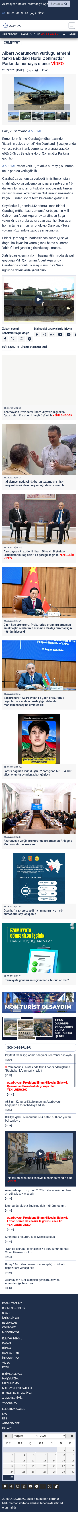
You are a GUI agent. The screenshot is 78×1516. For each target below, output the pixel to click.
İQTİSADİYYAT (10, 1317)
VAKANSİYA (9, 1402)
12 (33, 1460)
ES (26, 13)
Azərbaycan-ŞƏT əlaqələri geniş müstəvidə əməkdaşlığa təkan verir (32, 1281)
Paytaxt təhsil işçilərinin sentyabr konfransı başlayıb (38, 1055)
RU (8, 13)
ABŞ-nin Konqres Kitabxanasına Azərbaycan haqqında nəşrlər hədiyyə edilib (33, 1103)
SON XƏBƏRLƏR (19, 1047)
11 (23, 1460)
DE (17, 13)
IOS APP (7, 1428)
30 (72, 1471)
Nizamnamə (10, 1383)
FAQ (4, 1413)
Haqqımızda (10, 1378)
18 (23, 1466)
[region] (40, 1171)
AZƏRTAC (35, 131)
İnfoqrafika (10, 1357)
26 (33, 1471)
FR (22, 13)
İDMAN (6, 1343)
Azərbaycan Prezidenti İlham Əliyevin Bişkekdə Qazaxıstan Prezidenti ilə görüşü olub (38, 413)
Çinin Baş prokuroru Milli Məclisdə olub (30, 1237)
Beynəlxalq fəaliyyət (18, 1393)
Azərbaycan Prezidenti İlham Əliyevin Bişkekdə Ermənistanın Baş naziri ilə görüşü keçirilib (39, 555)
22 (63, 1466)
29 (63, 1471)
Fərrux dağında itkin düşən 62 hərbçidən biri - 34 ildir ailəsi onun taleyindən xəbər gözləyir (37, 772)
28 (54, 1471)
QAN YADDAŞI (11, 1353)
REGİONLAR (9, 1322)
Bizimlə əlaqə (12, 1373)
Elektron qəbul (13, 1409)
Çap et (31, 70)
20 (44, 1466)
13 (44, 1460)
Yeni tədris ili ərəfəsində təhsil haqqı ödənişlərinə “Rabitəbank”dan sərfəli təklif (37, 1068)
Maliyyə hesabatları (17, 1388)
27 (44, 1471)
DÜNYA (6, 1348)
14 (54, 1460)
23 (72, 1466)
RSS (4, 1418)
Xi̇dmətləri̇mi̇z (12, 1397)
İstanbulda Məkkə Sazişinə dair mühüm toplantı (35, 1205)
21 (54, 1466)
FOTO (5, 1367)
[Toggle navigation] (70, 26)
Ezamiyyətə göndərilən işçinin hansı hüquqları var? (36, 980)
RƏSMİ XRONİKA (12, 1303)
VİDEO (6, 1362)
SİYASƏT (7, 1313)
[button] (39, 93)
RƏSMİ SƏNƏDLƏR (13, 1308)
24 (12, 1471)
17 (12, 1466)
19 (33, 1466)
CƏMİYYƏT (12, 42)
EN (13, 13)
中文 (41, 13)
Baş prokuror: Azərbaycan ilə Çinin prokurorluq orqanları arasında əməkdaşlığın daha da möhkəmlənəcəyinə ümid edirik (34, 701)
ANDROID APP (11, 1423)
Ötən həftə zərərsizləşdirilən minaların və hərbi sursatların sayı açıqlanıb (33, 912)
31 (12, 1477)
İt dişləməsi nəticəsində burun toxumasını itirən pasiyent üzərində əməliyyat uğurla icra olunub (34, 483)
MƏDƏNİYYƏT (10, 1332)
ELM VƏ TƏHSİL (12, 1338)
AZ (3, 13)
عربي (33, 13)
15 (63, 1460)
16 (72, 1460)
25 (23, 1471)
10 (12, 1460)
